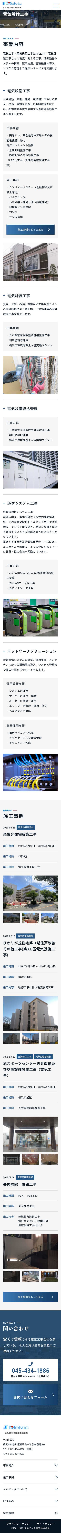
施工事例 (8, 1477)
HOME (6, 24)
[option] (30, 893)
